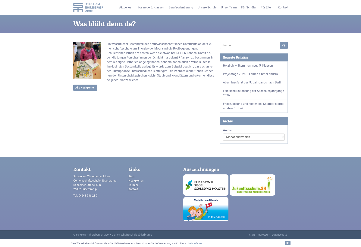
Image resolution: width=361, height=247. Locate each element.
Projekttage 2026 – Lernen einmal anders (250, 74)
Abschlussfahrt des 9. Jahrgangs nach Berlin (252, 82)
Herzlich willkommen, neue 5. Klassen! (248, 65)
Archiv (227, 130)
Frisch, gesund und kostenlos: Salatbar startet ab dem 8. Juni (253, 106)
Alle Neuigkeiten (85, 87)
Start (131, 176)
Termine (133, 185)
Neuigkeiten (135, 180)
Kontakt (133, 189)
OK (287, 243)
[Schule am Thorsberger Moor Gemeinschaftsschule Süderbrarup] (89, 7)
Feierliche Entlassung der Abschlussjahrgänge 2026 (253, 93)
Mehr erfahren (195, 243)
